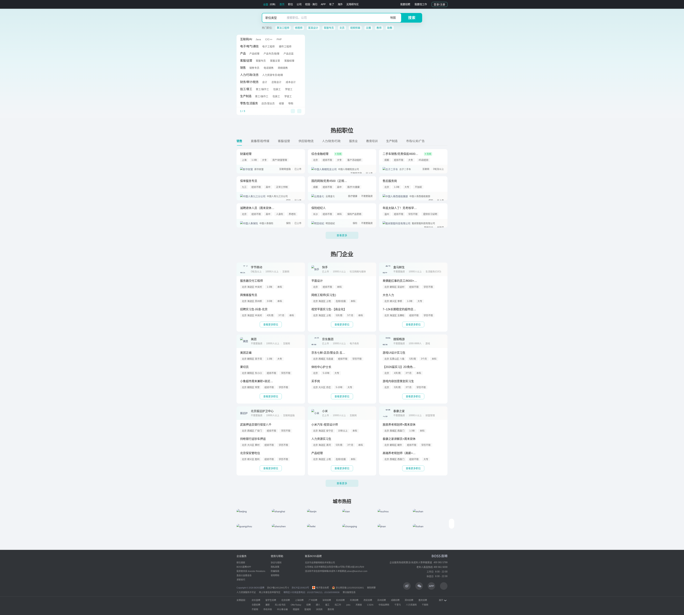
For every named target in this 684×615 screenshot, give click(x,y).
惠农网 (331, 609)
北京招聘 (285, 600)
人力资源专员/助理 (272, 75)
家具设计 (313, 27)
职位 (290, 4)
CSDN (370, 605)
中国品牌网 (384, 605)
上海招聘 (299, 600)
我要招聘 (405, 4)
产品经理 (254, 53)
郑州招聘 (409, 600)
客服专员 (329, 27)
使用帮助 (275, 575)
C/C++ (268, 39)
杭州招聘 (340, 600)
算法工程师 (283, 27)
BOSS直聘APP (244, 567)
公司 (299, 4)
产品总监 (289, 53)
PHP (279, 39)
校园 (307, 4)
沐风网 (319, 609)
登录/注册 (439, 4)
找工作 (338, 605)
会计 (264, 82)
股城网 (307, 609)
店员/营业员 (268, 103)
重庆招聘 (422, 600)
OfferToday (296, 605)
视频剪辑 (355, 27)
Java (258, 39)
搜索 (412, 18)
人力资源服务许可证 (246, 592)
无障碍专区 (352, 4)
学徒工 (288, 89)
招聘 (308, 605)
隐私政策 (275, 567)
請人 (318, 605)
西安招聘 (368, 600)
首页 (281, 4)
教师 (379, 27)
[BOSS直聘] (246, 4)
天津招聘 (354, 600)
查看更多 (342, 235)
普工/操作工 (262, 89)
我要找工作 (420, 4)
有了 (331, 4)
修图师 (298, 27)
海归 (314, 4)
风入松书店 (280, 605)
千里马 (397, 605)
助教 (389, 27)
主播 (368, 27)
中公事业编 (282, 609)
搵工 (327, 605)
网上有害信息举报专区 (269, 592)
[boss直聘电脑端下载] (443, 586)
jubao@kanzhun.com (357, 571)
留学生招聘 (270, 600)
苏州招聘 (381, 600)
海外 (340, 4)
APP (323, 4)
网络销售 (283, 67)
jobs (348, 605)
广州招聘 (313, 600)
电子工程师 (268, 46)
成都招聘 (395, 600)
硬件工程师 (285, 46)
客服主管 (275, 60)
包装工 (277, 89)
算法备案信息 (349, 592)
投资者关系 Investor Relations (251, 571)
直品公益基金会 (244, 575)
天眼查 (359, 605)
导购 (290, 103)
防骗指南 (275, 571)
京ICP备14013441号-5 (278, 588)
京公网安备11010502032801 (349, 588)
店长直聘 (256, 600)
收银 (281, 103)
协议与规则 (276, 562)
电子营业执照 (322, 588)
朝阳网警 (371, 588)
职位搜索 (241, 562)
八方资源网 (411, 605)
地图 (393, 17)
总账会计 (276, 82)
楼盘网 (296, 609)
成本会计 (291, 82)
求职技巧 (241, 580)
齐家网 (255, 609)
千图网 (425, 605)
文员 (342, 27)
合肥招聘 (256, 605)
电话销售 (269, 67)
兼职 (267, 605)
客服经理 (289, 60)
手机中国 (267, 609)
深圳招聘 (326, 600)
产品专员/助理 (271, 53)
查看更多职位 (270, 324)
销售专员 (254, 67)
